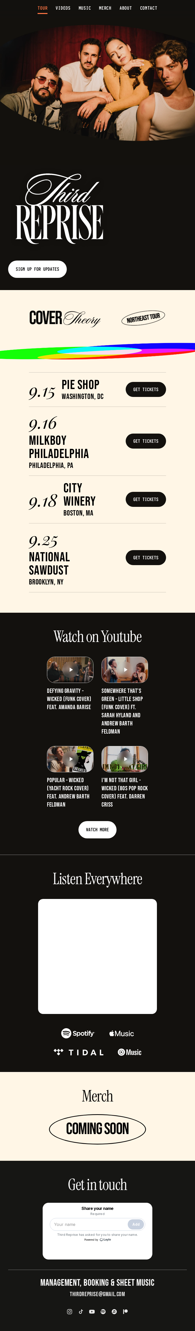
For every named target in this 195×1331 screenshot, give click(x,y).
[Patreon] (125, 1312)
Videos (63, 8)
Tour (42, 8)
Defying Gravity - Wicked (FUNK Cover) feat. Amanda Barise (69, 699)
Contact (148, 8)
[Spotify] (103, 1312)
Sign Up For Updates (37, 269)
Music (85, 8)
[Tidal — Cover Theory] (78, 1052)
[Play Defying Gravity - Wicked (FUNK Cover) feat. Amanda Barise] (70, 670)
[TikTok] (81, 1312)
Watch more (97, 830)
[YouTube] (92, 1312)
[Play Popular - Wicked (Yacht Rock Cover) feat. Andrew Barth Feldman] (70, 759)
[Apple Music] (114, 1312)
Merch (105, 8)
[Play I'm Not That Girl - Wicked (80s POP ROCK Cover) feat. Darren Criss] (125, 759)
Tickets (150, 389)
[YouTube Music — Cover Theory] (129, 1052)
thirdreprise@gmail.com (97, 1294)
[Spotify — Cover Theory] (78, 1033)
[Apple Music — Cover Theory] (121, 1033)
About (126, 8)
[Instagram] (70, 1312)
